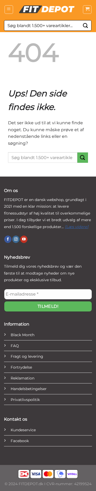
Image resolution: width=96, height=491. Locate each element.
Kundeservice (23, 430)
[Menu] (9, 9)
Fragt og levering (27, 356)
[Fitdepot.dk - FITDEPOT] (48, 9)
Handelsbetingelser (29, 388)
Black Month (22, 334)
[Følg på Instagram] (15, 239)
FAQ (15, 345)
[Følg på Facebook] (7, 239)
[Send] (85, 25)
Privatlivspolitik (25, 399)
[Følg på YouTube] (23, 239)
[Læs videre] (77, 226)
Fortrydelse (21, 367)
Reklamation (22, 378)
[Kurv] (87, 9)
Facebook (20, 440)
